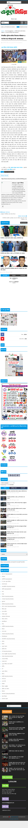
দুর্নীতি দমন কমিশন (5, 688)
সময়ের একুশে (4, 614)
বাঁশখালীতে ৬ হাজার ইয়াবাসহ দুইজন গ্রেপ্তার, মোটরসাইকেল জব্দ (12, 238)
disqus (14, 275)
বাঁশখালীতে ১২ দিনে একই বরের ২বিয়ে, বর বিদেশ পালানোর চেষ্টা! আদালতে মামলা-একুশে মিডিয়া (17, 770)
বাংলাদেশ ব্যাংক (5, 698)
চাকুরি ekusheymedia (7, 676)
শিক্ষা (3, 623)
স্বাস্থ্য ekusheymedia (7, 656)
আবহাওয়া (4, 678)
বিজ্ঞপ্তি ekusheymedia (7, 604)
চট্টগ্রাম (10, 26)
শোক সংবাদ (4, 631)
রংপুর (3, 594)
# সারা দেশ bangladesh (9, 172)
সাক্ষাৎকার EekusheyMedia (8, 693)
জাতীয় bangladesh (6, 589)
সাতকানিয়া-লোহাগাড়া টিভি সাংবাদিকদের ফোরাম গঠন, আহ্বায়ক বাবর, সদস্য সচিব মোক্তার (14, 269)
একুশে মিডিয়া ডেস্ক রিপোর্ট (7, 663)
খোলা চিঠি (4, 681)
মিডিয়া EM (4, 609)
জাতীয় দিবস (4, 648)
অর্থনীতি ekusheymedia (7, 626)
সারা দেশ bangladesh (9, 31)
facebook (22, 275)
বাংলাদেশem (4, 584)
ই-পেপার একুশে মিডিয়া (6, 581)
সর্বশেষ (5, 488)
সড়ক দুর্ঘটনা (4, 611)
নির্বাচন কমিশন (5, 618)
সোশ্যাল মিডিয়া (5, 658)
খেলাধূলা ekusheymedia (8, 599)
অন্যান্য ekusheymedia (8, 633)
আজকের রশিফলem (6, 616)
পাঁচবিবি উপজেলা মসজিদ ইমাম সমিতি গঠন (16, 751)
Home (2, 31)
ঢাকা (3, 591)
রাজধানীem (4, 621)
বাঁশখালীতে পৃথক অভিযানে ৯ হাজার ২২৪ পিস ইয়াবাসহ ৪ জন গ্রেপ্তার (13, 253)
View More (24, 222)
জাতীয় (3, 666)
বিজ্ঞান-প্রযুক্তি (5, 686)
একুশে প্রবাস (4, 646)
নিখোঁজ (3, 683)
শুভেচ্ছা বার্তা (4, 661)
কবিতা (3, 641)
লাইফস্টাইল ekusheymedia (8, 638)
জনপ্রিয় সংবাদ (14, 488)
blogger (5, 275)
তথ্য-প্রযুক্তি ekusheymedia (9, 653)
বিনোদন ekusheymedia (7, 596)
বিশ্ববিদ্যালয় (4, 636)
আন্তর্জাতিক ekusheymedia (8, 586)
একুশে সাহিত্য (4, 671)
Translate (11, 484)
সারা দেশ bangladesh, (18, 42)
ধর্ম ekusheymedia (7, 651)
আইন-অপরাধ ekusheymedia (9, 606)
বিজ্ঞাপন (3, 691)
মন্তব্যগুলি (23, 488)
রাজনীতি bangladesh (7, 579)
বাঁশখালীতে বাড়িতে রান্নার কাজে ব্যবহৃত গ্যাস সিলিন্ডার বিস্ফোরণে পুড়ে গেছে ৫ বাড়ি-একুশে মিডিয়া (17, 764)
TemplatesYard (14, 816)
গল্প (2, 668)
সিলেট (3, 643)
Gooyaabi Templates (14, 819)
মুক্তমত (3, 601)
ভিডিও (3, 673)
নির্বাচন (3, 628)
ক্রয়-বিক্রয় (4, 696)
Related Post (5, 222)
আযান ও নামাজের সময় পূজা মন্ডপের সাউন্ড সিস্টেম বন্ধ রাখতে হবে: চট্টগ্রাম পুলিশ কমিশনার (16, 717)
